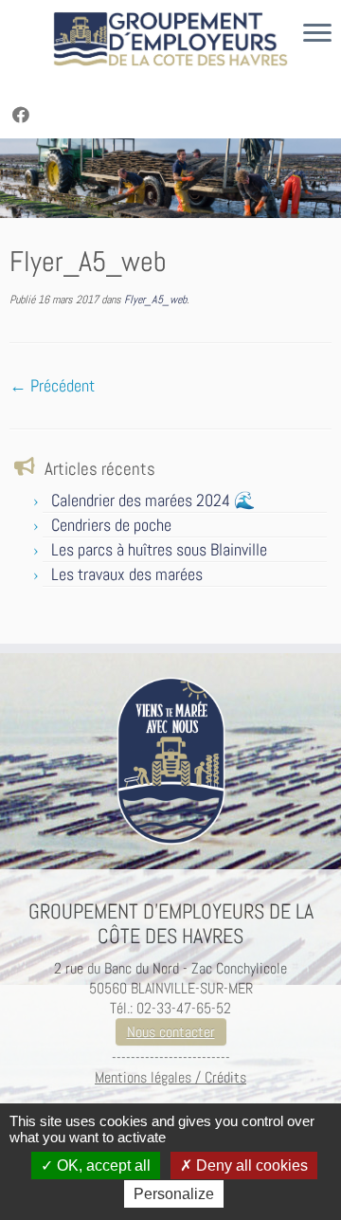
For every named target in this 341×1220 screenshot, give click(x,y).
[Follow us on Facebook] (23, 115)
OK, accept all (102, 1165)
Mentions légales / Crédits (170, 1077)
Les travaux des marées (127, 574)
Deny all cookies (250, 1165)
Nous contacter (171, 1032)
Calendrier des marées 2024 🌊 (153, 500)
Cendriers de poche (111, 525)
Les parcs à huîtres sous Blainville (159, 549)
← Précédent (52, 385)
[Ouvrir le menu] (317, 34)
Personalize (174, 1194)
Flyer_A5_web (154, 299)
